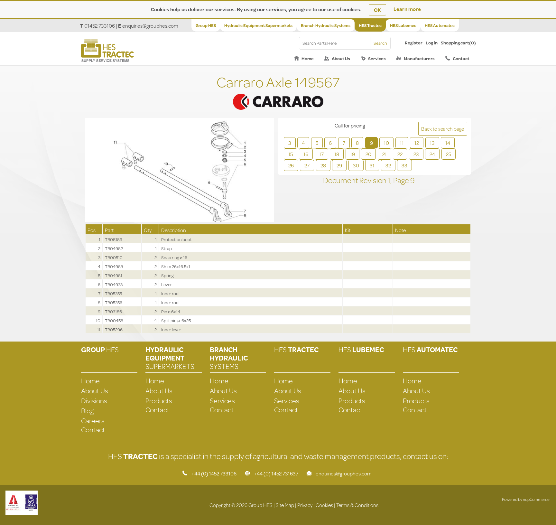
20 (368, 154)
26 (291, 165)
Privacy (304, 505)
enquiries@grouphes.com (150, 25)
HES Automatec (440, 25)
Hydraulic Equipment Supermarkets (258, 25)
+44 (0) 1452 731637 (276, 473)
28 (323, 165)
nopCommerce (536, 499)
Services (377, 58)
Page (401, 180)
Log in (432, 43)
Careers (93, 421)
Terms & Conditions (357, 505)
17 (321, 154)
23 (416, 154)
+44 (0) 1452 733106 (213, 473)
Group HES (206, 25)
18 (336, 154)
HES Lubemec (403, 25)
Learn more (407, 9)
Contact (461, 58)
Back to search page (442, 128)
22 (400, 154)
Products (158, 401)
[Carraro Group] (278, 94)
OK (377, 10)
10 (386, 142)
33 (404, 165)
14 (447, 142)
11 (402, 142)
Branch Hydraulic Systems (325, 25)
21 (384, 154)
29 (339, 165)
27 (307, 165)
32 (388, 165)
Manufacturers (419, 58)
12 (416, 142)
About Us (341, 58)
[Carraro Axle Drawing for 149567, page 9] (179, 170)
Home (307, 58)
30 (356, 165)
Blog (87, 411)
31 (372, 165)
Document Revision (355, 180)
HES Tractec (370, 25)
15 (290, 154)
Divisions (94, 401)
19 (352, 154)
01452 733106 (99, 25)
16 (305, 154)
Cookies (324, 505)
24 (432, 154)
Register (413, 43)
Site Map (285, 505)
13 (432, 142)
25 (448, 154)
